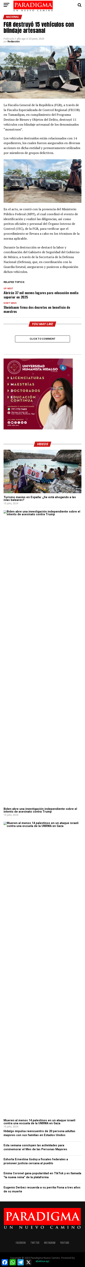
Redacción (14, 41)
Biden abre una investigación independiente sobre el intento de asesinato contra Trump (40, 810)
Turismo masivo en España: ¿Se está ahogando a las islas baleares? (40, 499)
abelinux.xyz (42, 1261)
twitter (34, 1243)
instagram (49, 1243)
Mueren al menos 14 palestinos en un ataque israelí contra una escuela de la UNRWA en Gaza (39, 1122)
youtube (64, 1243)
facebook (21, 1243)
